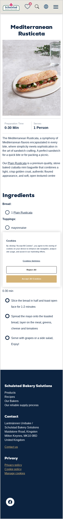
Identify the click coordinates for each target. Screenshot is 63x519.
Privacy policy (13, 465)
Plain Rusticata (17, 163)
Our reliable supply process (21, 405)
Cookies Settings (31, 261)
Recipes (10, 396)
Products (10, 392)
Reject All (31, 270)
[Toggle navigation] (56, 6)
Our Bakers (12, 401)
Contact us (11, 446)
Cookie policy (13, 469)
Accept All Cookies (31, 279)
